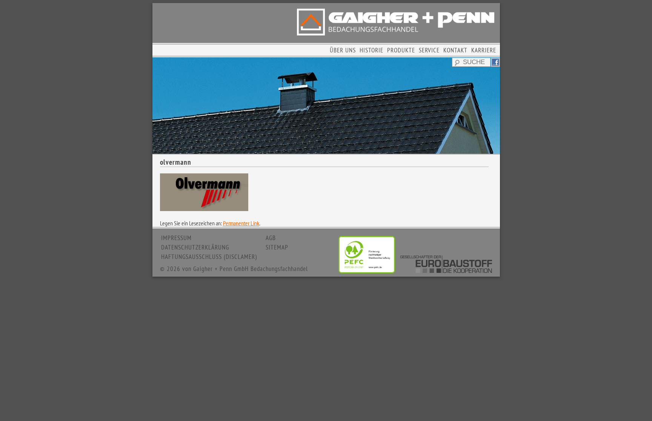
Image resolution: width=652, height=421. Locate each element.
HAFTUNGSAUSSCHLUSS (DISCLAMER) (209, 257)
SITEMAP (277, 247)
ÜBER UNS (343, 50)
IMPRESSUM (176, 238)
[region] (326, 105)
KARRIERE (483, 50)
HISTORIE (371, 50)
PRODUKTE (401, 50)
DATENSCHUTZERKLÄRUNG (195, 247)
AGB (271, 238)
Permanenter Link (241, 223)
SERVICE (429, 50)
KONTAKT (455, 50)
